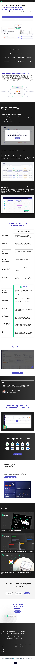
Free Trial (21, 646)
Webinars (2, 654)
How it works (3, 633)
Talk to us (27, 593)
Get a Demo (17, 611)
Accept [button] (15, 662)
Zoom (21, 638)
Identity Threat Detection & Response (13, 633)
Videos (2, 646)
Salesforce (22, 633)
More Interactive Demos (17, 372)
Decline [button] (19, 662)
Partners (16, 644)
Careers (16, 646)
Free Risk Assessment (23, 644)
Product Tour (17, 19)
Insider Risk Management (11, 631)
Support (30, 644)
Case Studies (3, 651)
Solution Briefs (3, 653)
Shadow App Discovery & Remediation (13, 638)
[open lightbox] (17, 421)
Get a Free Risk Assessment (10, 477)
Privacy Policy (17, 649)
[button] (33, 1)
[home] (3, 1)
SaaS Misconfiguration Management (13, 636)
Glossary (2, 644)
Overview (2, 631)
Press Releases (3, 649)
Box (21, 636)
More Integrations (17, 454)
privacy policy (15, 658)
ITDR (20, 306)
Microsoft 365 (23, 631)
